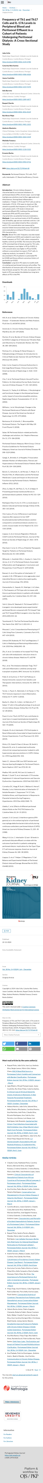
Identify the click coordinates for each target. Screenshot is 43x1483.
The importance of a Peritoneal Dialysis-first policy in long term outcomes (22, 1277)
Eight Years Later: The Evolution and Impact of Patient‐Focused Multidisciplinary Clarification (23, 1344)
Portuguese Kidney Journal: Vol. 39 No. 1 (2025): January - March (23, 1080)
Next (36, 1370)
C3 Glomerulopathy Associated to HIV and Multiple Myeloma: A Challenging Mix (21, 1142)
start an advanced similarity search (25, 1375)
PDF (7, 931)
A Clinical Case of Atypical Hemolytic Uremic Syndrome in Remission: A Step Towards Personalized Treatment (21, 1095)
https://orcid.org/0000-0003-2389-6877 (16, 99)
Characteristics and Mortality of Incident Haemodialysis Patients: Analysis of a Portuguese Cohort (23, 1221)
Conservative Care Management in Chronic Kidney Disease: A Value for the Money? (23, 1195)
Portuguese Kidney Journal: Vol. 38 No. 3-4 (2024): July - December (23, 1227)
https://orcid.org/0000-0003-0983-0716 (16, 162)
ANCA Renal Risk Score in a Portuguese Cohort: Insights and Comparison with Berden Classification (24, 1074)
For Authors (8, 1438)
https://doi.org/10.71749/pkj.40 (17, 168)
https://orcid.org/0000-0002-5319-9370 (16, 87)
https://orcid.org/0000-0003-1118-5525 (16, 149)
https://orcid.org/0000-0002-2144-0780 (16, 62)
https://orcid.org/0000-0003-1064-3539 (16, 137)
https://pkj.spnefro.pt (12, 1455)
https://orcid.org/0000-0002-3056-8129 (16, 112)
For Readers (8, 1434)
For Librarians (8, 1441)
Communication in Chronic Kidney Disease (23, 1359)
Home (4, 8)
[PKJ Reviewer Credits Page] (13, 1420)
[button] (8, 1044)
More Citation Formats (12, 1035)
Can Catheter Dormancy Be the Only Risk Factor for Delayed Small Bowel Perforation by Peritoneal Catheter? (23, 1242)
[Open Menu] (2, 2)
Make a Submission (12, 1402)
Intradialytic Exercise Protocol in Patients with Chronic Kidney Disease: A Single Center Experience (22, 1327)
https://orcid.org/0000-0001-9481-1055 (16, 124)
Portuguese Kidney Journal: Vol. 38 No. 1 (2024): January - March (22, 1201)
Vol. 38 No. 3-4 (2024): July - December (16, 10)
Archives (12, 8)
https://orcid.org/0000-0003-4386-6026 (16, 74)
